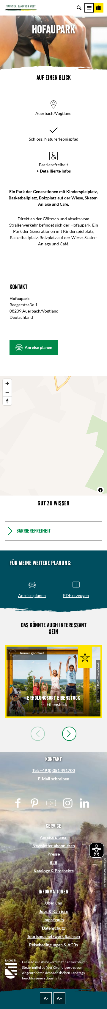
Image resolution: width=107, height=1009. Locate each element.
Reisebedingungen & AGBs (53, 944)
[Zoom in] (7, 383)
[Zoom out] (7, 392)
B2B (53, 862)
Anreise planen (53, 837)
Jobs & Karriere (53, 911)
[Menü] (89, 8)
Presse (54, 853)
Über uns (53, 902)
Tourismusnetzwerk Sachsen (53, 936)
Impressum (53, 919)
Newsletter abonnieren (53, 845)
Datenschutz (53, 927)
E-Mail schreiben (53, 778)
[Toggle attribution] (100, 490)
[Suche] (79, 8)
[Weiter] (69, 734)
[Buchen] (98, 8)
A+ (59, 998)
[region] (53, 436)
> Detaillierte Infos (54, 170)
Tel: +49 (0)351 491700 (53, 770)
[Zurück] (38, 734)
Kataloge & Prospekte (54, 870)
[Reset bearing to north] (7, 400)
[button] (34, 347)
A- (46, 998)
